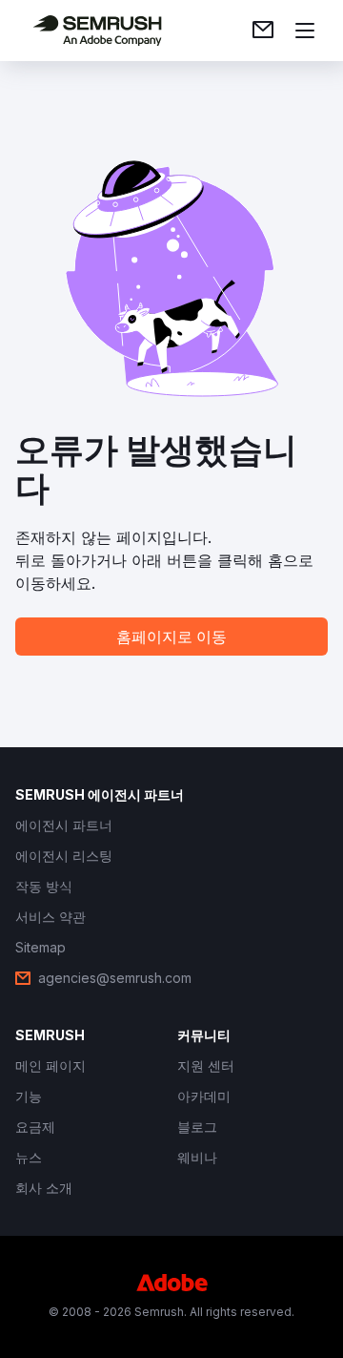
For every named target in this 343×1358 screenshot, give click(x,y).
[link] (263, 30)
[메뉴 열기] (305, 30)
